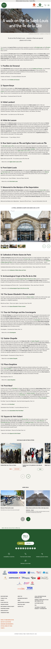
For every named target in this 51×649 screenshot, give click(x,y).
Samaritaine (22, 394)
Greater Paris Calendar (23, 602)
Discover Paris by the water (7, 508)
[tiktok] (23, 548)
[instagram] (18, 548)
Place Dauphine (7, 368)
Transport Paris (5, 612)
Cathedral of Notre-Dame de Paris (18, 270)
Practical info (21, 604)
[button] (44, 246)
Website (21, 543)
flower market (30, 297)
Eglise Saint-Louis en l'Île (24, 150)
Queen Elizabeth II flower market (17, 306)
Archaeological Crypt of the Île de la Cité (26, 279)
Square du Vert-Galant (15, 433)
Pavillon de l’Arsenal (37, 68)
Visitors (28, 543)
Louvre (2, 91)
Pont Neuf (14, 388)
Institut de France (29, 422)
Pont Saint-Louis (6, 172)
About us (20, 596)
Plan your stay (4, 602)
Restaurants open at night (7, 606)
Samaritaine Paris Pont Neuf (16, 410)
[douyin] (30, 548)
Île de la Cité (43, 190)
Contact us (20, 606)
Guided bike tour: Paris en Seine (8, 465)
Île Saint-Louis (38, 47)
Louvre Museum (40, 420)
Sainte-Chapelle (35, 341)
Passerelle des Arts (5, 422)
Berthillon (33, 149)
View (40, 469)
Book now (16, 469)
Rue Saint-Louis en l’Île (8, 146)
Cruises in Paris (4, 604)
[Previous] (23, 476)
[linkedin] (21, 548)
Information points (22, 598)
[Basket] (45, 5)
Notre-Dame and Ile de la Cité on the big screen (37, 508)
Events (2, 600)
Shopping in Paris (5, 608)
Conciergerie (37, 320)
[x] (35, 548)
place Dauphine (11, 379)
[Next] (28, 476)
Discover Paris (4, 596)
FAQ (35, 605)
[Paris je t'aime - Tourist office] (4, 5)
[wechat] (28, 548)
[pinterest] (25, 548)
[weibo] (32, 548)
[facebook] (16, 548)
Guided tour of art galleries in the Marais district (32, 466)
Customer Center (39, 603)
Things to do (4, 598)
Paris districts (4, 610)
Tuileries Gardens (30, 393)
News (19, 600)
